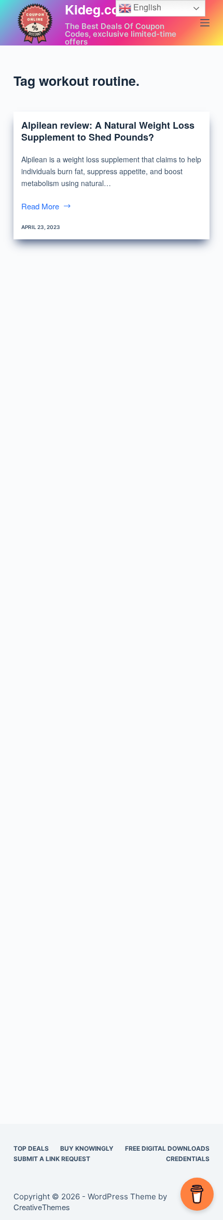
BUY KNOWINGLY (87, 1148)
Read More (41, 207)
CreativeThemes (41, 1206)
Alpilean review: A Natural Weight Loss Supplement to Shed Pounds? (107, 131)
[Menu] (205, 22)
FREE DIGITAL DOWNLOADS (167, 1148)
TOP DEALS (31, 1148)
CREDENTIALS (188, 1159)
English (146, 7)
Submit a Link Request (51, 1159)
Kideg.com (98, 9)
